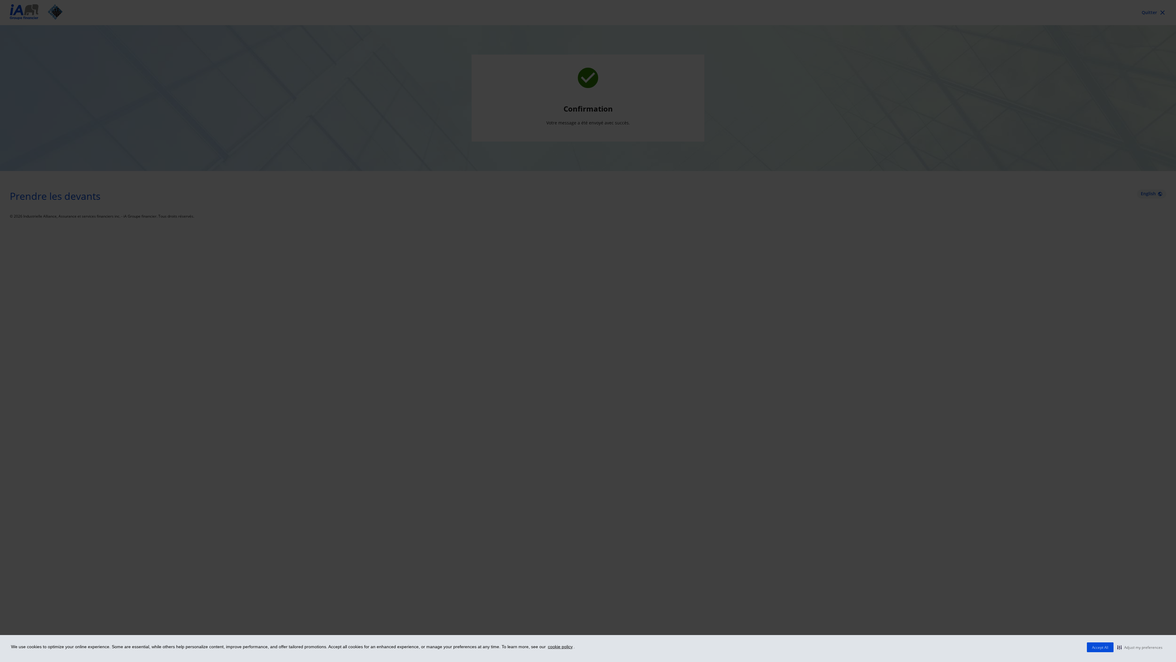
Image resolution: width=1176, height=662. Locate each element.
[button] (1140, 647)
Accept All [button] (1100, 647)
